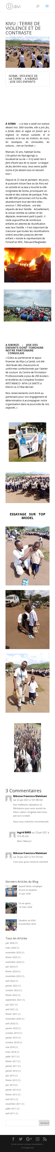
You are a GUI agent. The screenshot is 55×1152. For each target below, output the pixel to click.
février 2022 (11, 995)
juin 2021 (10, 1004)
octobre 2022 (12, 990)
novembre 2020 (13, 1018)
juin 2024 (10, 966)
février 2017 (11, 1061)
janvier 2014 (12, 1089)
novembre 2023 (13, 976)
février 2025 (11, 957)
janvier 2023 (12, 985)
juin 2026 (10, 942)
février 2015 (11, 1080)
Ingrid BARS (24, 832)
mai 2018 (10, 1047)
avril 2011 (10, 1113)
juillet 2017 (11, 1056)
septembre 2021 (14, 999)
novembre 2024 (13, 962)
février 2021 (11, 1013)
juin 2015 (10, 1075)
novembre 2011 (13, 1103)
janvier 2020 (12, 1028)
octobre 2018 (12, 1042)
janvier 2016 (12, 1070)
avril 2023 (10, 980)
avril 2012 (10, 1099)
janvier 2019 (12, 1037)
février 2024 (11, 971)
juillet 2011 (11, 1108)
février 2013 (11, 1094)
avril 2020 (10, 1023)
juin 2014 (10, 1084)
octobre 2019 (12, 1033)
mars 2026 (11, 947)
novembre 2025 (13, 952)
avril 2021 (10, 1009)
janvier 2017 (12, 1066)
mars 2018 (11, 1051)
